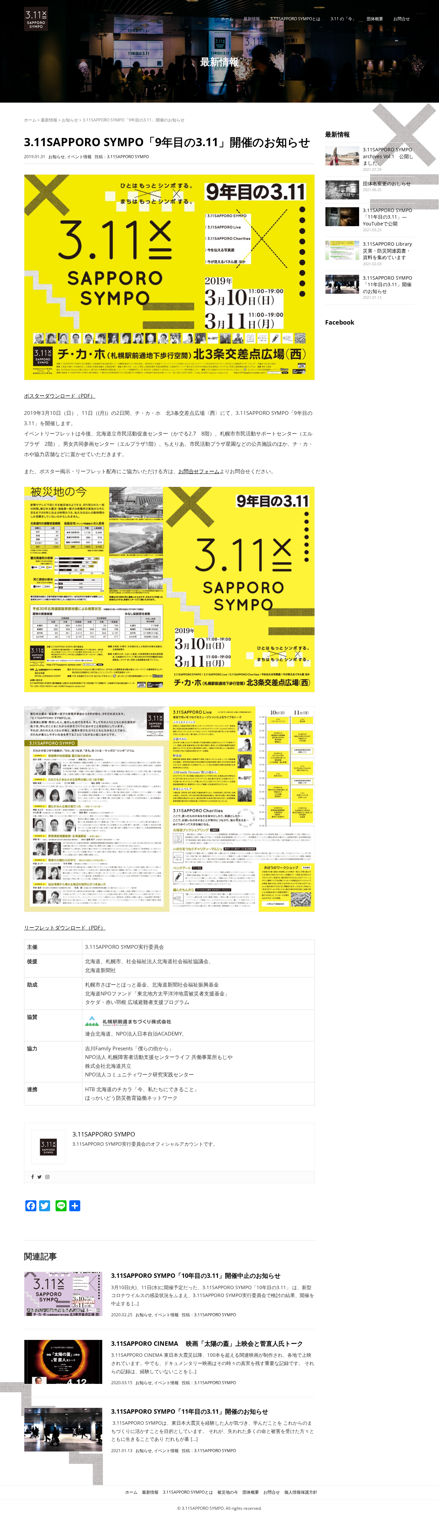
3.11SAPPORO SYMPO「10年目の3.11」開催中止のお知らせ (196, 1275)
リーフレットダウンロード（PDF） (65, 927)
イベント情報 (79, 157)
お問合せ (401, 19)
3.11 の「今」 (343, 19)
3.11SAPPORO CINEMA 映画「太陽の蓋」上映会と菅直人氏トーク (207, 1343)
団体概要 (375, 19)
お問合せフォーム (199, 471)
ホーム (227, 19)
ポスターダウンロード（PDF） (59, 395)
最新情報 (252, 19)
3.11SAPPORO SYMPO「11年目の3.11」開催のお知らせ (189, 1411)
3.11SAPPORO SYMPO (128, 157)
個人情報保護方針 (300, 1492)
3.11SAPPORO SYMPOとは (295, 19)
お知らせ (70, 120)
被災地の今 (227, 1492)
